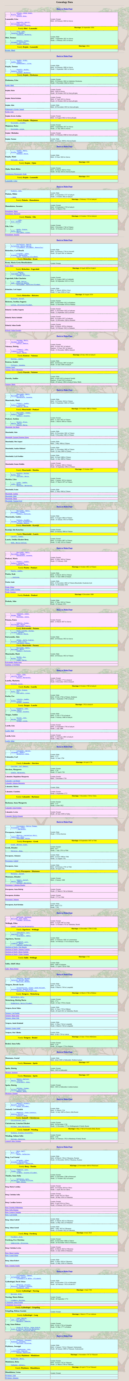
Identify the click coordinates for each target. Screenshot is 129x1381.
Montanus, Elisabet (11, 1093)
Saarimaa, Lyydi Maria (12, 665)
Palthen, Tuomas (23, 1088)
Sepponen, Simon (23, 614)
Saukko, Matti (16, 62)
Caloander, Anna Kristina (13, 808)
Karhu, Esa (15, 691)
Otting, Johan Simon (25, 13)
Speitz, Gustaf (23, 880)
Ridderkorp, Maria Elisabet (22, 1003)
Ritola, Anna (22, 16)
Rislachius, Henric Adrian (21, 246)
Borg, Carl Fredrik (11, 1215)
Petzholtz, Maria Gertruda (27, 991)
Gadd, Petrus (22, 281)
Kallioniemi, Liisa (18, 24)
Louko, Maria (16, 484)
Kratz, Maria (9, 266)
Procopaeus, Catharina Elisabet (15, 885)
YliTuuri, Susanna (18, 365)
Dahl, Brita (21, 1182)
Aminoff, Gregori (23, 1103)
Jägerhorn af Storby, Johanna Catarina (17, 949)
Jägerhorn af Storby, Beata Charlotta (16, 952)
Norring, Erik (16, 1294)
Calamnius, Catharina (25, 1163)
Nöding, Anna (22, 1091)
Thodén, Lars (16, 1171)
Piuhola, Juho (16, 191)
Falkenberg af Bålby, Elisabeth (29, 1278)
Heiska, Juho (22, 718)
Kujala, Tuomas (17, 152)
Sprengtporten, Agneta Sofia (22, 989)
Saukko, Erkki (22, 60)
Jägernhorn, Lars (23, 932)
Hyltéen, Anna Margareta (20, 1126)
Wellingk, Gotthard (24, 917)
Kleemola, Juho (23, 708)
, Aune (14, 197)
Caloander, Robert (18, 752)
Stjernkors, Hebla (24, 935)
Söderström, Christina (20, 1243)
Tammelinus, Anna (18, 837)
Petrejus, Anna (17, 851)
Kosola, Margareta (24, 677)
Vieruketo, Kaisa (23, 643)
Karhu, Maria (16, 231)
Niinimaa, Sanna (23, 617)
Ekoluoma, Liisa (17, 160)
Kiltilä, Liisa (17, 684)
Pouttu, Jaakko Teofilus (12, 589)
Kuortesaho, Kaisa (18, 624)
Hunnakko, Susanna (24, 25)
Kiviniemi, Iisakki (18, 123)
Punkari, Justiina (18, 405)
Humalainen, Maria (11, 211)
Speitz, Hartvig (23, 1079)
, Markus (20, 272)
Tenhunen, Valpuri (18, 1365)
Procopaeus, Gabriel (11, 861)
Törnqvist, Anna (23, 1287)
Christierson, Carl (18, 1120)
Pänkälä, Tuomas (23, 41)
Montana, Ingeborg (11, 1072)
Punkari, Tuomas (17, 414)
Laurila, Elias (17, 676)
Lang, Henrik (22, 1318)
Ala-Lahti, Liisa (23, 232)
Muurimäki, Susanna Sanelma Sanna (17, 437)
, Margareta (21, 829)
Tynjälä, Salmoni (18, 632)
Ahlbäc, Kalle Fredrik (25, 640)
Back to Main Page (64, 9)
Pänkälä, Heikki (23, 69)
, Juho (19, 220)
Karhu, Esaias (22, 229)
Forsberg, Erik (17, 1237)
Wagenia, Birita (17, 1114)
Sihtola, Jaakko (23, 699)
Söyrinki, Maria (23, 476)
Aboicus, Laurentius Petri (27, 835)
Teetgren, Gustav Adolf (12, 1028)
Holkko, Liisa (16, 701)
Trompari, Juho (23, 349)
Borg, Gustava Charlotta (13, 1212)
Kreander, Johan (23, 253)
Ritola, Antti (16, 14)
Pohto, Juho (21, 674)
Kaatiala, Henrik (23, 22)
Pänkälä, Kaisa (17, 71)
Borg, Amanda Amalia (12, 1266)
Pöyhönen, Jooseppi (24, 1340)
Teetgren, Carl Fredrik (12, 1013)
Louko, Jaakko (22, 482)
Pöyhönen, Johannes (11, 1378)
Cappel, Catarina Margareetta (22, 926)
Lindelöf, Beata (17, 943)
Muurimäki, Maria (11, 498)
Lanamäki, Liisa (11, 181)
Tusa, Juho (21, 31)
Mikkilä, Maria (23, 406)
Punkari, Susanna (23, 416)
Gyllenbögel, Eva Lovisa (13, 1305)
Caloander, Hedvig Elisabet (14, 816)
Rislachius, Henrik (24, 244)
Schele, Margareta (18, 772)
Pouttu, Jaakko (17, 571)
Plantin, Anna (22, 1115)
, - (18, 223)
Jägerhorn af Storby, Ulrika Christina (17, 954)
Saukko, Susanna (23, 44)
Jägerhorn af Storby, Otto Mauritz (16, 947)
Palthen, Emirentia (24, 883)
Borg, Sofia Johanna (11, 1210)
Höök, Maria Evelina (19, 542)
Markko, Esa (16, 475)
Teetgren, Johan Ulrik (12, 1018)
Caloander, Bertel (24, 751)
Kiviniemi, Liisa (18, 129)
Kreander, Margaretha (19, 255)
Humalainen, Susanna (12, 234)
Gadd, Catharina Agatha (20, 283)
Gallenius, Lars (23, 1179)
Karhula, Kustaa (23, 473)
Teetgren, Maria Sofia (12, 1016)
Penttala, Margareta (25, 485)
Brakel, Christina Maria (26, 1330)
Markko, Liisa (16, 658)
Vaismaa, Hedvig (23, 523)
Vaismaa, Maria (10, 384)
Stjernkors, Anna (23, 1082)
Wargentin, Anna (23, 754)
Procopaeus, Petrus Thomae (27, 826)
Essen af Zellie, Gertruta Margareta (25, 1329)
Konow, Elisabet (23, 1106)
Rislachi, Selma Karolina (13, 330)
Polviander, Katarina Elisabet (29, 284)
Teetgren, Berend (23, 978)
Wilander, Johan (23, 1160)
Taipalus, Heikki (18, 33)
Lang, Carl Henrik (18, 1320)
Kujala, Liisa (9, 112)
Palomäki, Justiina (18, 42)
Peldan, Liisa (22, 721)
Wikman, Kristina (23, 275)
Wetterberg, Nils (18, 997)
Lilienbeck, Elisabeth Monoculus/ (30, 247)
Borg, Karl (21, 1151)
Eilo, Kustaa (16, 221)
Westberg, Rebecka (24, 1321)
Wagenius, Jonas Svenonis (27, 1112)
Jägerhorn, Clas (17, 934)
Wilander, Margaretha (19, 1162)
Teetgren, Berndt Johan (20, 980)
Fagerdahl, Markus (18, 274)
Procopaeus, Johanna (12, 899)
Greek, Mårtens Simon (19, 844)
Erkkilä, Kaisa (23, 634)
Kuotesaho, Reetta (24, 626)
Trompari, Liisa (17, 351)
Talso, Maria (22, 352)
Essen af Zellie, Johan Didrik (29, 1327)
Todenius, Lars (23, 1169)
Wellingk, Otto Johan (19, 918)
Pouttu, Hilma (9, 587)
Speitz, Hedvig (17, 881)
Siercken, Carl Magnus (20, 766)
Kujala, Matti (10, 50)
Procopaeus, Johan (18, 827)
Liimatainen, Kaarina (19, 1351)
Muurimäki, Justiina (11, 494)
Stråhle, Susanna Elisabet (27, 1172)
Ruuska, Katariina (24, 1352)
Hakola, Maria (16, 423)
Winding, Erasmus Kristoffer (22, 1133)
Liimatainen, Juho (24, 1349)
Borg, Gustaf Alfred (11, 1255)
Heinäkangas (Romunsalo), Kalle (16, 174)
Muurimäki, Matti (23, 394)
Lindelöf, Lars (23, 942)
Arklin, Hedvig (23, 343)
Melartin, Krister (24, 1284)
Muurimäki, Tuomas (24, 413)
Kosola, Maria (22, 425)
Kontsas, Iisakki (23, 520)
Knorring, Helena (23, 981)
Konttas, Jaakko (17, 359)
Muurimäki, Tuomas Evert (13, 501)
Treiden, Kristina (24, 920)
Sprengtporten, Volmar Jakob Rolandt (31, 988)
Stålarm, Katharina (24, 945)
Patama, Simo (16, 615)
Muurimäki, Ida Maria (12, 427)
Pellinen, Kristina (24, 1343)
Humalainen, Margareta (12, 214)
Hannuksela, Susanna (25, 397)
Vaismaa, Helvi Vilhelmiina (14, 370)
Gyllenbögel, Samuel (25, 1275)
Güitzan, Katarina (18, 1139)
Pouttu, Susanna (10, 592)
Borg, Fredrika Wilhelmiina (14, 1207)
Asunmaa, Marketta (24, 72)
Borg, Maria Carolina (12, 1253)
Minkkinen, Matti (18, 1358)
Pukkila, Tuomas (23, 623)
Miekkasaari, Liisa (24, 63)
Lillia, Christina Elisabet (22, 305)
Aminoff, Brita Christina (13, 1141)
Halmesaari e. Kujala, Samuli (14, 109)
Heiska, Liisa (16, 719)
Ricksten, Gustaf (18, 298)
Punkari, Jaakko (23, 403)
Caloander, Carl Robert (12, 781)
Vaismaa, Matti (23, 340)
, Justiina (15, 577)
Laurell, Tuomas (17, 536)
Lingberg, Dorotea (18, 1300)
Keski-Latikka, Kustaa (25, 631)
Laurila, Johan (9, 741)
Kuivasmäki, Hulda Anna (13, 662)
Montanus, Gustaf (18, 873)
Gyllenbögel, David (18, 1277)
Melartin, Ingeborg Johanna (22, 1286)
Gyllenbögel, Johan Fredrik (14, 1302)
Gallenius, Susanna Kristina (22, 1180)
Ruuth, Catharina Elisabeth (27, 256)
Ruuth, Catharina (23, 1154)
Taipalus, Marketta (24, 34)
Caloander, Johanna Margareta (15, 783)
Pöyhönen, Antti (10, 1375)
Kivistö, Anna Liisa (19, 641)
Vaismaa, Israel (17, 342)
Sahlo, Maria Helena (11, 969)
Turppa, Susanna (23, 711)
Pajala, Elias (22, 422)
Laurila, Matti (9, 731)
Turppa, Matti (16, 710)
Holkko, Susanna (23, 702)
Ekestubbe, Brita (23, 838)
